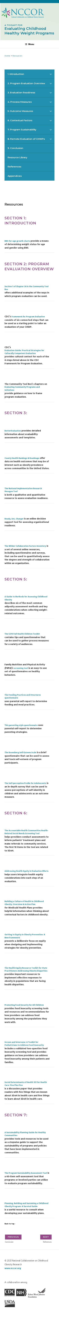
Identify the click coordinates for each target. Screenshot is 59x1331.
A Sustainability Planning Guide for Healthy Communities (25, 1134)
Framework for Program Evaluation (28, 316)
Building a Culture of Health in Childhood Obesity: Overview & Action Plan (24, 903)
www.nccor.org (13, 1268)
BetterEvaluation (13, 431)
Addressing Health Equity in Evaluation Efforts (26, 871)
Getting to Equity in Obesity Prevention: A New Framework (25, 936)
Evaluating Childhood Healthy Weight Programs (29, 30)
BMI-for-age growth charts (17, 241)
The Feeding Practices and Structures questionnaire (23, 697)
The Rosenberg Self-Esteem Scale (20, 752)
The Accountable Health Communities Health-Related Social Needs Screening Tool (26, 832)
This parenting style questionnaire (21, 725)
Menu (31, 44)
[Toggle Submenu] (50, 74)
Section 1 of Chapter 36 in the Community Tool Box (27, 288)
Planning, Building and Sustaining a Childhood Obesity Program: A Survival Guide (26, 1205)
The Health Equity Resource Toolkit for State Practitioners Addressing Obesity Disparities (26, 970)
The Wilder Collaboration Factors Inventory (25, 546)
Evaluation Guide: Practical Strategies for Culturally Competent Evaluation (24, 352)
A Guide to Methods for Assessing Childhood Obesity (26, 598)
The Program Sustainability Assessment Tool (26, 1173)
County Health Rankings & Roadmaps (22, 458)
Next (46, 1237)
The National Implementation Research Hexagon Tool (23, 490)
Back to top (9, 1223)
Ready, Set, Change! (14, 519)
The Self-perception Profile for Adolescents (25, 783)
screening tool (21, 668)
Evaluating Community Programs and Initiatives (22, 389)
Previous (13, 1237)
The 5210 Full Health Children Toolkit (22, 634)
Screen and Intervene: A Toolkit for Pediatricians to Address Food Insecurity (24, 1044)
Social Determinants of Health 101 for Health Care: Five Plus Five (26, 1084)
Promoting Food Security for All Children (24, 1005)
